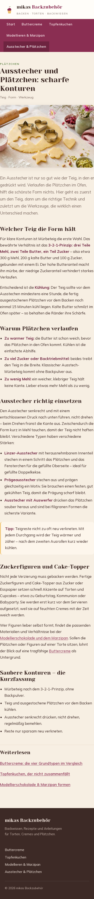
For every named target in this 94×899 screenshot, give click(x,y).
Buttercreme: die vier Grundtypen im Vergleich (41, 763)
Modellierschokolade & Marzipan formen (35, 784)
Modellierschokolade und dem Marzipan (34, 638)
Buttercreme (32, 24)
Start (11, 24)
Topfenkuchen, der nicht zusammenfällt (35, 773)
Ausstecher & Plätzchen (26, 46)
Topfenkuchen (61, 24)
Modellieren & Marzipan (26, 35)
